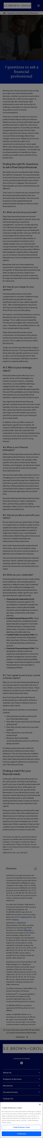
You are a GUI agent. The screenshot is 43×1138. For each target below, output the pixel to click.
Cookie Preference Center (21, 1127)
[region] (21, 1120)
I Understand (21, 1134)
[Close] (39, 1104)
